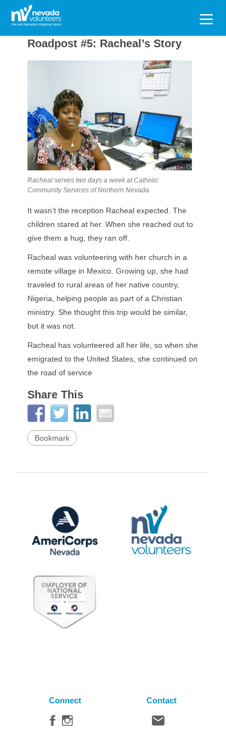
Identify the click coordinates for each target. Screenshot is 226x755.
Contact (158, 723)
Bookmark (52, 438)
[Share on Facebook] (36, 413)
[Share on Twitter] (59, 413)
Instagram (67, 723)
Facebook (52, 723)
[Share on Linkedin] (82, 413)
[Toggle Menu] (206, 17)
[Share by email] (105, 413)
